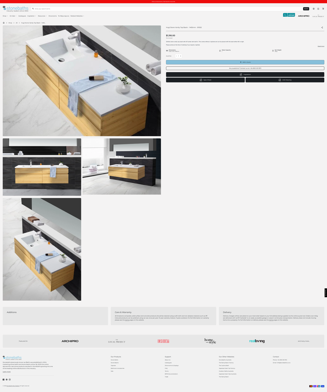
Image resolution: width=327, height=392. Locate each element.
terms (127, 320)
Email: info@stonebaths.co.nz (281, 362)
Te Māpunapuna (63, 16)
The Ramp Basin (224, 377)
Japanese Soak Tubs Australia (227, 374)
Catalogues (22, 16)
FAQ (166, 368)
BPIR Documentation (171, 374)
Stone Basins (115, 362)
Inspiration (31, 16)
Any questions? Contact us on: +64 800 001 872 (245, 68)
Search (306, 8)
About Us (167, 360)
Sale (112, 371)
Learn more (7, 371)
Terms (167, 371)
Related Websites (77, 16)
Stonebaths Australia (225, 360)
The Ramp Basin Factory (226, 362)
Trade (166, 377)
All (16, 23)
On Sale (13, 16)
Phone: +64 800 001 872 (280, 360)
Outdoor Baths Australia (226, 371)
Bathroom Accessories (117, 368)
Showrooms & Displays (172, 365)
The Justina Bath (224, 365)
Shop (5, 16)
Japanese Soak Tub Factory (227, 368)
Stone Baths (114, 360)
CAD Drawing (294, 80)
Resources (42, 16)
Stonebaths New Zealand (13, 385)
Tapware (113, 365)
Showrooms (53, 16)
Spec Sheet (215, 80)
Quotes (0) (326, 293)
